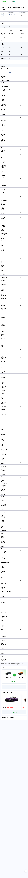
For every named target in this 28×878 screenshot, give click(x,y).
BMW (13, 5)
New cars (8, 5)
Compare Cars (14, 681)
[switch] (2, 15)
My (25, 1)
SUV (10, 72)
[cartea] (3, 2)
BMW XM (17, 5)
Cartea (2, 5)
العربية (21, 1)
